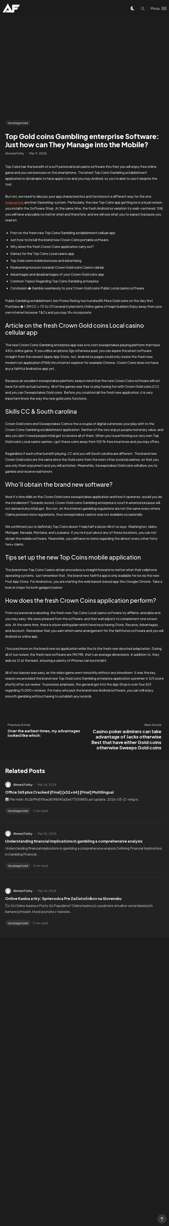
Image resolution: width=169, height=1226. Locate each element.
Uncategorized (18, 123)
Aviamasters (14, 202)
